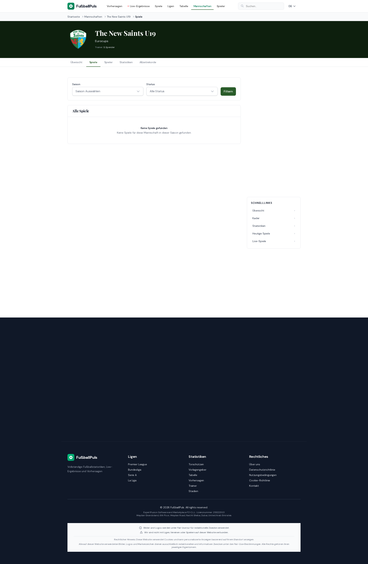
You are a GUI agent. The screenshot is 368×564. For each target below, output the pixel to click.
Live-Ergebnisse (140, 6)
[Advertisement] (274, 135)
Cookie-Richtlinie (259, 480)
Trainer (193, 485)
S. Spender (109, 47)
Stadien (193, 491)
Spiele (158, 6)
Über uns (254, 464)
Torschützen (196, 464)
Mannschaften (202, 6)
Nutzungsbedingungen (263, 475)
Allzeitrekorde (148, 62)
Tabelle (183, 6)
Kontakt (254, 485)
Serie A (132, 475)
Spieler (221, 6)
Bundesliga (134, 469)
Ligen (171, 6)
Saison (76, 84)
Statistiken (126, 62)
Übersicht (76, 62)
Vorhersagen (114, 6)
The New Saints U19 (119, 16)
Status (150, 84)
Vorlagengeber (197, 469)
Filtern (228, 91)
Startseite (73, 16)
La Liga (132, 480)
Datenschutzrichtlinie (262, 469)
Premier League (137, 464)
